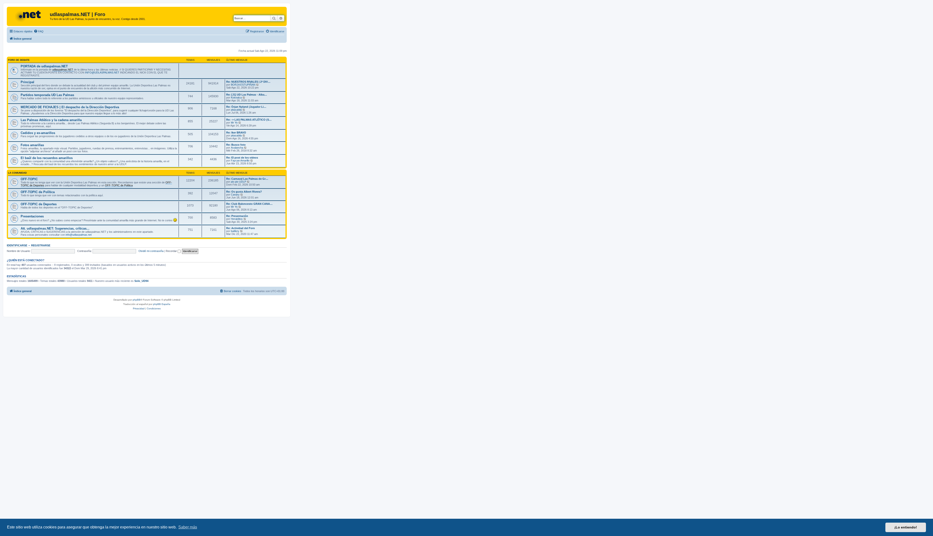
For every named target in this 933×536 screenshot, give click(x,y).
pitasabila (236, 109)
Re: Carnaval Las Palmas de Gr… (247, 178)
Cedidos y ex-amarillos (38, 133)
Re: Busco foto (236, 144)
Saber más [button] (187, 527)
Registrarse (40, 245)
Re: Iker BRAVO (236, 132)
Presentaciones (32, 216)
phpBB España (161, 304)
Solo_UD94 (141, 280)
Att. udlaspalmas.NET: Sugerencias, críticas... (55, 228)
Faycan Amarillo (240, 160)
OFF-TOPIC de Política (38, 192)
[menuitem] (38, 31)
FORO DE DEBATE (19, 60)
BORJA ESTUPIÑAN (243, 84)
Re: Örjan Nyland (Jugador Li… (246, 106)
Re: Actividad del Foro (240, 228)
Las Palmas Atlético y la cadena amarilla (51, 120)
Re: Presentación (237, 215)
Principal (27, 82)
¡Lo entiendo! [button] (905, 527)
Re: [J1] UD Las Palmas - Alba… (246, 94)
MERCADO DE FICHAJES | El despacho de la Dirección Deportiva (70, 107)
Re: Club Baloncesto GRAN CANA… (249, 203)
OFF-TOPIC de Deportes (39, 204)
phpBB (136, 299)
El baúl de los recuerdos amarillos (47, 158)
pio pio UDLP (238, 181)
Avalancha (237, 147)
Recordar (172, 251)
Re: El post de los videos (242, 157)
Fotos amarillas (32, 145)
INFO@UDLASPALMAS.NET (102, 72)
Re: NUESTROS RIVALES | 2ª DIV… (248, 81)
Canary (235, 194)
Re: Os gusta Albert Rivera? (244, 191)
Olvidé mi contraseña (151, 251)
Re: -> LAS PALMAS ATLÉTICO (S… (249, 119)
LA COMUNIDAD (17, 172)
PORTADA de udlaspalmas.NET (44, 66)
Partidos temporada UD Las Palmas (47, 95)
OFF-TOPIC (29, 179)
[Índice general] (29, 16)
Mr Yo (234, 122)
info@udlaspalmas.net (79, 234)
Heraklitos (237, 218)
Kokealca (236, 97)
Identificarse (17, 245)
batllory (235, 231)
